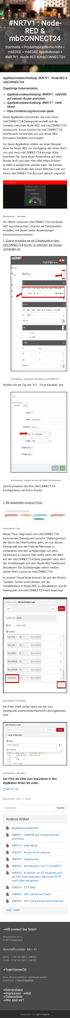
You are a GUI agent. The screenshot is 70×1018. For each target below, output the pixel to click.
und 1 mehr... (14, 910)
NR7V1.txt (12, 789)
